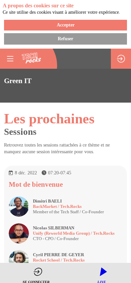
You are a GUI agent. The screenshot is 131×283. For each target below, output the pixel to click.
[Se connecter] (121, 59)
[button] (10, 59)
